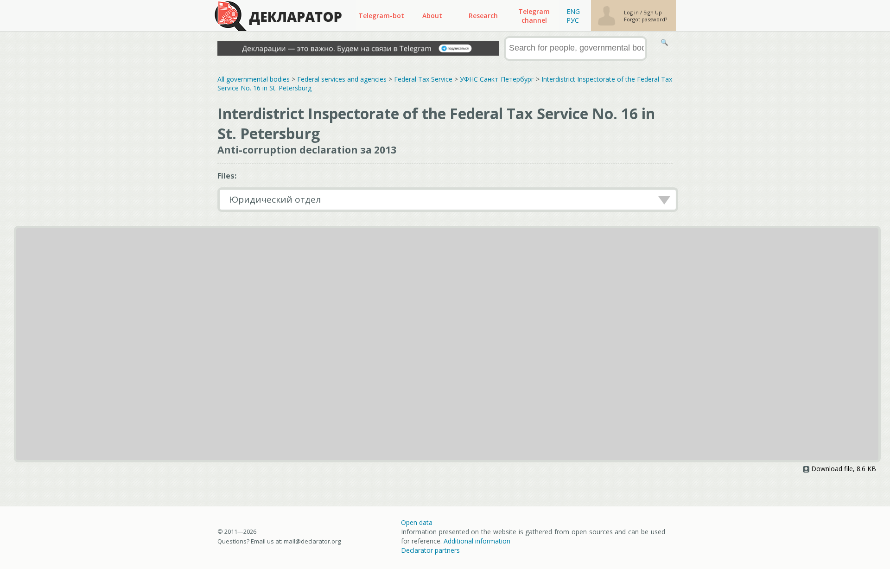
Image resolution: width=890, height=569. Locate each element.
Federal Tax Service (423, 79)
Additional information (477, 541)
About (432, 15)
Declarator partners (430, 550)
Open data (416, 522)
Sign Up (652, 12)
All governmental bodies (253, 79)
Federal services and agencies (342, 79)
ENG (573, 11)
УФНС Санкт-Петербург (497, 79)
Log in (632, 12)
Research (483, 15)
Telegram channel (534, 16)
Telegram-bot (381, 15)
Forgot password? (645, 19)
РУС (572, 20)
